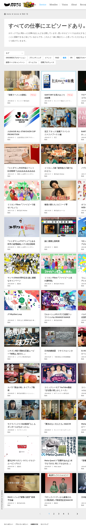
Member (54, 5)
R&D (57, 58)
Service (16, 14)
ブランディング (35, 58)
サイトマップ (44, 524)
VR (71, 58)
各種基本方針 (34, 524)
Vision (65, 5)
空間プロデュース (47, 62)
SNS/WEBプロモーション (16, 58)
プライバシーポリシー (22, 524)
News (33, 5)
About (74, 5)
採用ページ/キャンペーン (15, 62)
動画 (64, 58)
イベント (48, 58)
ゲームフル (33, 62)
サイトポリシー (8, 524)
